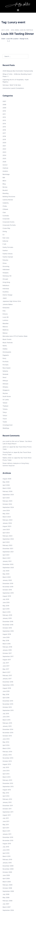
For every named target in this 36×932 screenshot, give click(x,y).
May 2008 (6, 897)
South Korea (7, 396)
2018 (4, 136)
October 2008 (7, 888)
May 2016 (6, 694)
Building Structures (9, 196)
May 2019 (6, 606)
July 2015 (6, 713)
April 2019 (6, 609)
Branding (5, 193)
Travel (5, 419)
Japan (5, 298)
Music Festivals (8, 342)
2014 (4, 123)
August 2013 (7, 764)
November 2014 (8, 732)
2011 (4, 114)
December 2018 (8, 621)
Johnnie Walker (8, 304)
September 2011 (8, 812)
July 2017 (6, 663)
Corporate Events (8, 222)
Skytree (5, 393)
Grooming (6, 266)
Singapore (6, 390)
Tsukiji (5, 422)
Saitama (5, 371)
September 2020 (8, 567)
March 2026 (7, 488)
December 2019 (8, 583)
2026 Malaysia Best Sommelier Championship (18, 71)
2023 (4, 152)
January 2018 (7, 650)
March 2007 (7, 907)
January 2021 (7, 561)
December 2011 (8, 805)
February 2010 (7, 859)
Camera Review (8, 200)
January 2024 (7, 523)
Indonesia (6, 288)
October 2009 (7, 872)
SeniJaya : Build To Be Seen (12, 85)
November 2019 (8, 586)
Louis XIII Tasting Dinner (17, 33)
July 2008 (6, 894)
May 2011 (6, 824)
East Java (6, 238)
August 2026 (7, 479)
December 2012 (8, 783)
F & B (4, 244)
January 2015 (7, 726)
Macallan (5, 323)
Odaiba (5, 349)
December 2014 (8, 729)
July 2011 (6, 818)
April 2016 (6, 697)
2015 (4, 127)
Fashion (5, 250)
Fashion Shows (7, 254)
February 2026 (7, 491)
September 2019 (8, 593)
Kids (4, 311)
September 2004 (8, 910)
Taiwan (5, 403)
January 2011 (7, 834)
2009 (4, 108)
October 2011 (7, 809)
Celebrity (6, 203)
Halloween (6, 269)
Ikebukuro (6, 285)
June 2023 (6, 529)
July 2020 (6, 571)
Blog (4, 184)
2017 (4, 133)
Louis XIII (23, 30)
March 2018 (6, 644)
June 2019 (6, 602)
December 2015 (8, 701)
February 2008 (7, 901)
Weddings (6, 428)
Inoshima (5, 292)
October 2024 (7, 504)
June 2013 (6, 770)
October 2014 (7, 736)
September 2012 (8, 786)
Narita (5, 345)
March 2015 (6, 720)
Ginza (4, 263)
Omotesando (7, 352)
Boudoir (5, 190)
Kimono (5, 314)
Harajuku (5, 273)
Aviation (5, 171)
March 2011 (6, 831)
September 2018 (8, 631)
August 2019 (7, 596)
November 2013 (8, 758)
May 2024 (6, 513)
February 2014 (7, 751)
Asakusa (5, 168)
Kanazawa (6, 307)
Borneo (5, 187)
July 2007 (6, 904)
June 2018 (6, 637)
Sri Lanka (6, 399)
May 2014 (6, 742)
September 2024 (8, 507)
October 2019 (7, 590)
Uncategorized (7, 425)
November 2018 (8, 625)
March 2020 (7, 577)
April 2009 (6, 878)
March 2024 (7, 517)
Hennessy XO (7, 276)
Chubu (5, 206)
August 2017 (7, 659)
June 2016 (6, 691)
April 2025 (6, 498)
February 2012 (7, 799)
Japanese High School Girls (12, 301)
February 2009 (7, 885)
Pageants (6, 355)
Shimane (5, 384)
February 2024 (7, 520)
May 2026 (6, 482)
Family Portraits (8, 247)
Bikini (4, 181)
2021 (4, 146)
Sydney (25, 929)
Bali (4, 177)
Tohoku (5, 409)
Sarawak (5, 374)
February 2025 (7, 501)
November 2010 (8, 840)
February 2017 (7, 675)
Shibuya (5, 380)
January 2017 (7, 678)
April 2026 (6, 485)
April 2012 (6, 796)
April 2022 (6, 542)
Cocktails (6, 215)
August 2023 (7, 526)
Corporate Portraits (9, 225)
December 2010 (8, 837)
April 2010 (6, 853)
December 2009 (8, 866)
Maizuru (5, 326)
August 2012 (7, 790)
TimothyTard (7, 452)
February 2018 (7, 647)
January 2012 (7, 802)
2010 (4, 111)
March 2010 (6, 856)
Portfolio (29, 30)
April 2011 (6, 828)
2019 (12, 30)
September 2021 (8, 552)
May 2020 (6, 574)
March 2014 (6, 748)
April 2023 (6, 533)
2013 (4, 120)
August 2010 (7, 843)
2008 (4, 104)
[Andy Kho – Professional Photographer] (18, 4)
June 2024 (6, 510)
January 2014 (7, 755)
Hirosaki (5, 279)
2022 (4, 149)
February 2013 (7, 780)
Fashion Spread (8, 257)
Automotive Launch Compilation (13, 88)
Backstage (6, 174)
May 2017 (6, 669)
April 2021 (6, 555)
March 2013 (6, 777)
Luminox (5, 320)
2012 (4, 117)
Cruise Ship (6, 228)
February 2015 (7, 723)
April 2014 (6, 745)
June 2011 (6, 821)
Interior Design (7, 295)
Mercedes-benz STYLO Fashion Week (15, 336)
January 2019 (7, 618)
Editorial (5, 241)
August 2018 (7, 634)
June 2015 (6, 716)
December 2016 (8, 682)
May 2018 (6, 640)
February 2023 (7, 536)
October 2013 (7, 761)
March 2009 (7, 882)
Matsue (5, 333)
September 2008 (8, 891)
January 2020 (7, 580)
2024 (4, 155)
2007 (4, 101)
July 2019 (6, 599)
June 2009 (6, 875)
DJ (3, 234)
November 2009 (8, 869)
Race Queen (6, 368)
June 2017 (6, 666)
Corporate (6, 219)
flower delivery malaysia (11, 463)
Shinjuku (5, 387)
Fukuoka (5, 260)
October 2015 (7, 707)
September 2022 (8, 539)
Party (4, 358)
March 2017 (6, 672)
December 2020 (8, 564)
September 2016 (8, 685)
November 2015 (8, 704)
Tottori (5, 415)
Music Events (7, 339)
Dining (17, 30)
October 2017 (7, 653)
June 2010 (6, 850)
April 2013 (6, 774)
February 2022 (7, 545)
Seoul (4, 377)
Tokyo (5, 412)
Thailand (5, 406)
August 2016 (7, 688)
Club (4, 212)
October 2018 (7, 628)
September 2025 (8, 494)
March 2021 (6, 558)
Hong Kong (6, 282)
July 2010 (6, 847)
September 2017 (8, 656)
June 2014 (6, 739)
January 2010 (7, 863)
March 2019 (6, 612)
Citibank (5, 209)
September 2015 (8, 710)
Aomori (5, 165)
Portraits (5, 365)
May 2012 (6, 793)
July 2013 (6, 767)
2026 (4, 162)
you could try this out (10, 441)
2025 (4, 158)
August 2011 (7, 815)
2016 (4, 130)
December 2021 (8, 548)
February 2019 (7, 615)
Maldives (5, 330)
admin (5, 447)
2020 (4, 142)
